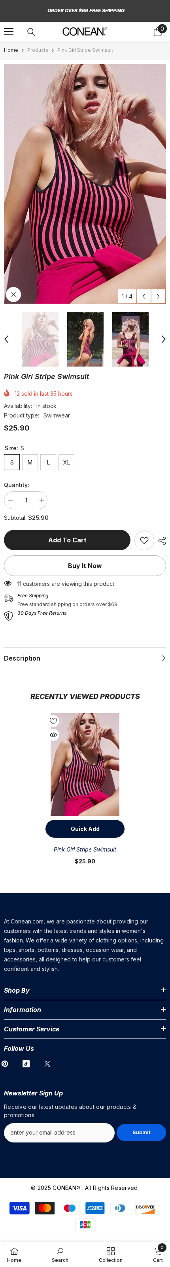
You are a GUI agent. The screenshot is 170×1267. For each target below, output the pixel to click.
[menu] (8, 31)
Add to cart (67, 540)
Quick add (85, 828)
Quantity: (16, 484)
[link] (144, 540)
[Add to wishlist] (53, 721)
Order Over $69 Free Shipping (86, 10)
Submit (141, 1132)
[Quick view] (53, 735)
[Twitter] (47, 1064)
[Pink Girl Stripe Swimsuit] (85, 764)
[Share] (160, 540)
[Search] (31, 32)
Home (11, 50)
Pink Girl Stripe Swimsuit (85, 849)
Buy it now (85, 566)
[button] (144, 296)
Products (37, 50)
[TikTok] (26, 1064)
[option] (85, 184)
